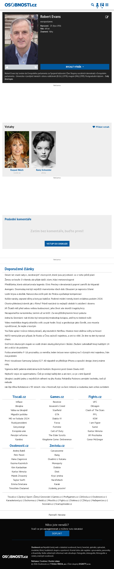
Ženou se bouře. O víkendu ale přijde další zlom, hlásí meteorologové (39, 279)
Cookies (43, 561)
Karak (57, 484)
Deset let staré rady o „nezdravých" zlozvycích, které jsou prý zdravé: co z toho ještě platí (50, 274)
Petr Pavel (19, 454)
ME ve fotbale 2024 (19, 418)
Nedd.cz (42, 500)
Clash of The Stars (95, 410)
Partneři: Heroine (57, 514)
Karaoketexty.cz (14, 500)
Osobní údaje (54, 561)
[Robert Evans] (21, 39)
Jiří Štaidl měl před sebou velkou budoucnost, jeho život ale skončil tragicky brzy (44, 308)
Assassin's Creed (57, 405)
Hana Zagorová (19, 459)
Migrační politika (19, 414)
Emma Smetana (19, 484)
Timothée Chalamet (19, 488)
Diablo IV (57, 418)
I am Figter (95, 422)
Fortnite (57, 426)
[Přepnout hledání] (92, 4)
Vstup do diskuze (57, 243)
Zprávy (21, 496)
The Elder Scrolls (57, 435)
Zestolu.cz (57, 445)
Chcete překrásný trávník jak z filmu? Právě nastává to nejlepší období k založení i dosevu (50, 303)
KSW (95, 418)
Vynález (19, 439)
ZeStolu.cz (85, 496)
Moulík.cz (53, 500)
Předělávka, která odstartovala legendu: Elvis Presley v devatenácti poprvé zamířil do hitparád (52, 284)
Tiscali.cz (19, 396)
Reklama (35, 561)
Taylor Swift (19, 479)
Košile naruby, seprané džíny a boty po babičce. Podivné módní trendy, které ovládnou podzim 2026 (54, 298)
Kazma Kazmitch (19, 463)
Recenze (57, 401)
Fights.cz (95, 396)
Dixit (57, 471)
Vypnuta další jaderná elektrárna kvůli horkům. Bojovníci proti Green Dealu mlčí (44, 369)
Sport (29, 496)
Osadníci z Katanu (57, 459)
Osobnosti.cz (19, 445)
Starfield (57, 410)
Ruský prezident (19, 422)
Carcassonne (57, 450)
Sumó (95, 426)
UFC (95, 401)
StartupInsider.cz (63, 503)
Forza (57, 422)
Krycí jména (57, 475)
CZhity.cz (85, 500)
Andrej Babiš (19, 450)
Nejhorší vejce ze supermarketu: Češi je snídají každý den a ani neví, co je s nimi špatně (48, 373)
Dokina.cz (75, 500)
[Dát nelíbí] (29, 67)
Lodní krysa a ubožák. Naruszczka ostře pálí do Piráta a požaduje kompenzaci (43, 293)
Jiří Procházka (95, 435)
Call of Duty (57, 431)
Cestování (45, 496)
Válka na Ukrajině (19, 410)
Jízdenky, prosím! (57, 488)
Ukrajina (19, 405)
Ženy (36, 496)
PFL (95, 414)
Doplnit (57, 533)
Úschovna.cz (30, 500)
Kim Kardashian (19, 467)
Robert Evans (50, 16)
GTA (57, 414)
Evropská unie (19, 431)
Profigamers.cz (71, 496)
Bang (57, 454)
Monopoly (57, 463)
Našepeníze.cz (99, 500)
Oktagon (95, 405)
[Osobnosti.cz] (21, 4)
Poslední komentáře (18, 219)
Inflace (19, 401)
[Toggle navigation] (106, 4)
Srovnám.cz (48, 503)
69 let (47, 28)
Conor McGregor (95, 439)
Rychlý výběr (74, 66)
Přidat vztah (102, 126)
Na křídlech (57, 479)
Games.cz (57, 396)
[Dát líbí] (13, 67)
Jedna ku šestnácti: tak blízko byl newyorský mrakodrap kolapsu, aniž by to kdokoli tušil (48, 317)
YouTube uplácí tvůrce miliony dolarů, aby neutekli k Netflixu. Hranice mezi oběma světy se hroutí (53, 330)
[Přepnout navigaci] (97, 4)
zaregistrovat (50, 528)
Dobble (57, 467)
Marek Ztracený (19, 475)
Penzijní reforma (19, 435)
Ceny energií (19, 426)
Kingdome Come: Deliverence (57, 439)
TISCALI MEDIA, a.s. (58, 564)
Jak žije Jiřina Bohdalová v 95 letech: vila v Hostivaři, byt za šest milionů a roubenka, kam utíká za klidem (57, 386)
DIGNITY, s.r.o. (85, 564)
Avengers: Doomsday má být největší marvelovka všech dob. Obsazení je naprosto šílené (49, 289)
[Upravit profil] (107, 17)
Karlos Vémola (95, 431)
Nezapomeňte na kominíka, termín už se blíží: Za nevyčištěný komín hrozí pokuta (45, 312)
